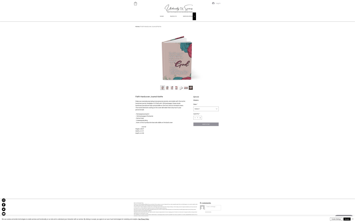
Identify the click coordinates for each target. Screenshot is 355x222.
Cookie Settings (336, 219)
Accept (347, 219)
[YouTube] (3, 214)
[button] (135, 3)
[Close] (353, 219)
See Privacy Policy (143, 219)
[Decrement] (195, 117)
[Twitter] (3, 209)
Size (195, 104)
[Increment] (200, 117)
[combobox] (206, 109)
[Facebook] (3, 205)
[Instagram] (3, 200)
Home (137, 26)
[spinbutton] (197, 117)
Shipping (195, 100)
